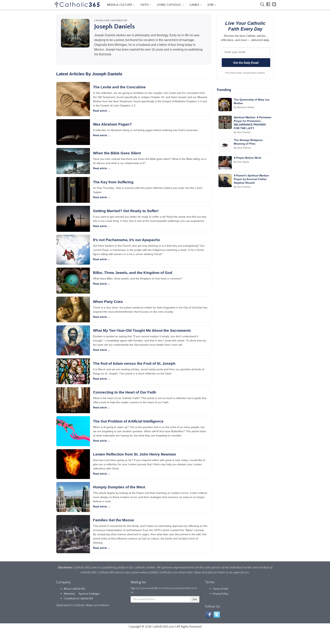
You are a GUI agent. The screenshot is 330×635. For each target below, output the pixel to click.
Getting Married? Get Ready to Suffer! (126, 211)
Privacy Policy (220, 593)
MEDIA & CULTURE (120, 4)
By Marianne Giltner (244, 107)
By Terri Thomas (242, 132)
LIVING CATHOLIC (169, 4)
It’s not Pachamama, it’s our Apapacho (126, 240)
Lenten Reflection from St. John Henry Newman (134, 454)
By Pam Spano (241, 162)
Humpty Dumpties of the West (119, 487)
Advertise (69, 593)
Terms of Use (220, 588)
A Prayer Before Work (247, 157)
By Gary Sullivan (242, 147)
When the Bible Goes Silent (117, 153)
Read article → (101, 110)
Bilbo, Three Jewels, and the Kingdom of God (132, 273)
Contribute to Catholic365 (78, 598)
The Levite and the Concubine (119, 87)
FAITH (145, 4)
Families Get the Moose (113, 520)
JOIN (211, 4)
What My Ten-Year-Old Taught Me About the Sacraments (142, 330)
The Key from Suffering (113, 182)
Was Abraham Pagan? (112, 124)
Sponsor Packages (89, 593)
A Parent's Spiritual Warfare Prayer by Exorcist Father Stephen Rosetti (251, 179)
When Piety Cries (108, 302)
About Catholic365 (74, 588)
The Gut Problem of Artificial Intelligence (128, 421)
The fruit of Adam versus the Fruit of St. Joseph (134, 363)
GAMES (194, 4)
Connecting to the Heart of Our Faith (124, 392)
